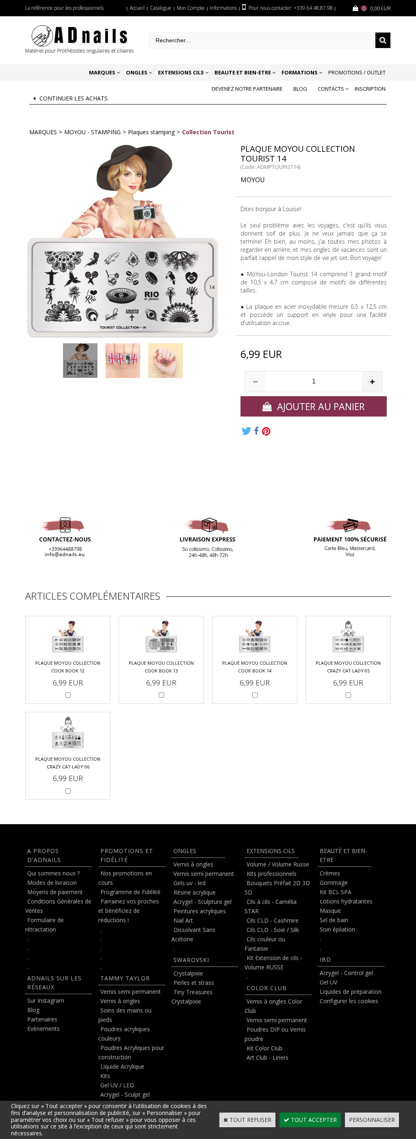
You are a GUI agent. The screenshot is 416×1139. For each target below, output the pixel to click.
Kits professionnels (272, 873)
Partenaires (42, 1019)
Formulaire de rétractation (44, 924)
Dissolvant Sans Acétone (193, 934)
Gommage (334, 882)
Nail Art (183, 920)
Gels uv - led (189, 883)
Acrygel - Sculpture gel (202, 902)
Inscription (370, 88)
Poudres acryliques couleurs (124, 1033)
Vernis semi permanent (130, 991)
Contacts (331, 88)
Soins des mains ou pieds (125, 1014)
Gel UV (328, 982)
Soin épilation (337, 929)
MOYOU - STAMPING (92, 132)
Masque (330, 910)
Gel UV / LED (117, 1085)
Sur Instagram (45, 1000)
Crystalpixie (188, 973)
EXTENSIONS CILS (181, 72)
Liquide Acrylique (122, 1066)
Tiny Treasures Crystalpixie (191, 996)
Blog (300, 88)
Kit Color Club (264, 1048)
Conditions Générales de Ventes (58, 905)
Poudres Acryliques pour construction (131, 1052)
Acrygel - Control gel (346, 973)
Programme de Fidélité (130, 892)
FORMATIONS (300, 72)
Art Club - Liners (267, 1057)
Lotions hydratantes (346, 901)
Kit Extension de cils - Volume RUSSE (273, 962)
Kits (105, 1076)
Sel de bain (334, 920)
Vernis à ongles (120, 1001)
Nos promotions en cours (125, 877)
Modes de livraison (52, 882)
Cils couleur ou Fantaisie (265, 943)
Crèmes (330, 873)
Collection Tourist (208, 132)
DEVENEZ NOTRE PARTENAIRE (247, 88)
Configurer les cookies (349, 1001)
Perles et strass (193, 982)
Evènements (43, 1028)
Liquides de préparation (350, 991)
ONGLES (136, 72)
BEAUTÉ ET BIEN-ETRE (343, 855)
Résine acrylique (194, 892)
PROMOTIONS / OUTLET (357, 72)
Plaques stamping (151, 132)
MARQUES (102, 72)
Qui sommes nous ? (53, 873)
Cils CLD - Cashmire (273, 920)
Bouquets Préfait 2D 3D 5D (277, 887)
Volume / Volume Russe (278, 864)
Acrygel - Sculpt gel (125, 1094)
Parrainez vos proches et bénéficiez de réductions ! (128, 910)
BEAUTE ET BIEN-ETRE (242, 72)
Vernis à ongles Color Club (273, 1006)
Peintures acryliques (199, 911)
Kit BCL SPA (335, 892)
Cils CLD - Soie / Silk (273, 930)
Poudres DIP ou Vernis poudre (275, 1034)
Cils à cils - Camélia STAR (271, 906)
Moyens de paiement (55, 892)
